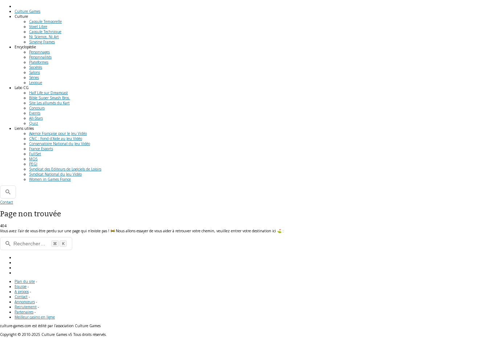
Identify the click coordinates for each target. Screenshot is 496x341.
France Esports (41, 148)
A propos (22, 291)
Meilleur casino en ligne (35, 317)
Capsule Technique (45, 31)
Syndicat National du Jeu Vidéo (55, 174)
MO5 (33, 158)
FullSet (35, 153)
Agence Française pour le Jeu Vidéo (58, 133)
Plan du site (25, 281)
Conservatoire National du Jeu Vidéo (59, 143)
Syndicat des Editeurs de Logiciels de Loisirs (65, 169)
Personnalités (40, 57)
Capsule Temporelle (45, 21)
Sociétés (35, 67)
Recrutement (26, 306)
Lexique (35, 82)
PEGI (33, 164)
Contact (6, 202)
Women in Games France (50, 179)
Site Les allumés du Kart (49, 102)
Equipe (21, 286)
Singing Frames (42, 41)
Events (34, 113)
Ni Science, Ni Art (44, 36)
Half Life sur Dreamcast (48, 92)
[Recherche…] (8, 191)
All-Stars (36, 118)
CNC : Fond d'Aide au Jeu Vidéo (55, 138)
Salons (34, 72)
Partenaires (24, 311)
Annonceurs (25, 301)
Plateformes (38, 62)
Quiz (33, 123)
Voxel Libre (38, 26)
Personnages (39, 52)
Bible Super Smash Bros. (49, 97)
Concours (37, 108)
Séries (34, 77)
